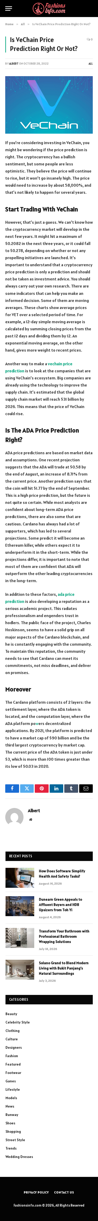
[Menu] (8, 8)
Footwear (13, 1072)
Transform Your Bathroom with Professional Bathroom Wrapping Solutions (64, 936)
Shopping (13, 1131)
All (91, 63)
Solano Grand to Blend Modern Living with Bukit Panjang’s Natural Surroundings (64, 968)
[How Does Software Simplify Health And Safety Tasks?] (19, 878)
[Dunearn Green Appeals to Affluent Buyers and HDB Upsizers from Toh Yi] (19, 906)
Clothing (12, 1030)
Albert (14, 63)
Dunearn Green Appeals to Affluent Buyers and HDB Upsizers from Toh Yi (60, 904)
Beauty (11, 1013)
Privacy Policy (36, 1192)
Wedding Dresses (19, 1156)
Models (11, 1097)
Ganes (10, 1081)
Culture (11, 1039)
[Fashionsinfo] (49, 8)
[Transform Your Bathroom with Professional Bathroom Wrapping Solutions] (19, 938)
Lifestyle (12, 1089)
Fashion (11, 1055)
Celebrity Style (17, 1022)
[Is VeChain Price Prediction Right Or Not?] (49, 105)
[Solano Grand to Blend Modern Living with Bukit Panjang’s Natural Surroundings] (19, 970)
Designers (13, 1047)
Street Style (15, 1139)
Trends (10, 1148)
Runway (11, 1114)
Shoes (10, 1123)
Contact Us (64, 1192)
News (9, 1106)
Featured (13, 1064)
